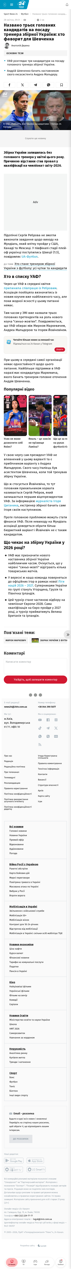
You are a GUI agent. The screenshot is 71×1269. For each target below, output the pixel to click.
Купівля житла (17, 1057)
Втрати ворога (17, 895)
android (13, 1160)
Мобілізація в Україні (23, 906)
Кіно (12, 982)
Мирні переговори (19, 877)
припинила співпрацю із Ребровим (30, 288)
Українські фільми (19, 991)
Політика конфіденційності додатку (18, 808)
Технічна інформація (48, 769)
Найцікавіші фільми (20, 986)
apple (36, 1160)
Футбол (25, 14)
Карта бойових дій (19, 873)
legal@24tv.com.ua (42, 1219)
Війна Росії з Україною (23, 864)
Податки (13, 966)
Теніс (12, 1086)
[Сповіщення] (67, 5)
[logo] (21, 4)
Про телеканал (11, 772)
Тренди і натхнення (20, 1062)
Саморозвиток (17, 1033)
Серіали (13, 1004)
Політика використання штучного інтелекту (16, 800)
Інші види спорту (18, 1095)
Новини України (18, 835)
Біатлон (13, 1090)
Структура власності (48, 785)
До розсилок (21, 1139)
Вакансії (42, 780)
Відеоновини (16, 844)
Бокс (11, 1077)
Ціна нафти (15, 948)
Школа (13, 1024)
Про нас (8, 756)
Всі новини (16, 826)
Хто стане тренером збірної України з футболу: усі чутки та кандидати (35, 266)
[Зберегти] (61, 85)
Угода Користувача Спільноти (47, 757)
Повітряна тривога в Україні (24, 882)
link (40, 720)
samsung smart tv (36, 1169)
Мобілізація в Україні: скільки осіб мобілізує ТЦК (35, 933)
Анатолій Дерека (20, 46)
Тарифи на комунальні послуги (26, 962)
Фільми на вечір (18, 995)
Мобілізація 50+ (17, 915)
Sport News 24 (11, 14)
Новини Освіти (18, 1015)
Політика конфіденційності (18, 794)
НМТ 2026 (14, 1028)
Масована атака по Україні (23, 886)
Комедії (13, 999)
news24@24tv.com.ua (15, 706)
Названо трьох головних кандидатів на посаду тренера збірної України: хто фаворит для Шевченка (49, 14)
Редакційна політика (14, 767)
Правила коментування (50, 763)
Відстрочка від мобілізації (23, 928)
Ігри (40, 802)
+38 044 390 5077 (47, 706)
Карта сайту (44, 796)
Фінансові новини (19, 957)
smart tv (13, 1169)
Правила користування (16, 788)
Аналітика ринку (18, 1053)
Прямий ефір (16, 840)
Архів (40, 791)
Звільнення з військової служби (26, 911)
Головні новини (18, 831)
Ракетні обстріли (18, 868)
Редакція (8, 761)
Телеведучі (9, 778)
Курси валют (16, 953)
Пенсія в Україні (18, 971)
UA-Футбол (29, 256)
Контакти (42, 774)
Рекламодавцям (12, 783)
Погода (13, 853)
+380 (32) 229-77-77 (23, 1215)
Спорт (13, 1073)
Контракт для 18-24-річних (23, 924)
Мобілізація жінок (19, 920)
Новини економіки (21, 944)
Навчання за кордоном (22, 1037)
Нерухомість (17, 1048)
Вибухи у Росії (17, 891)
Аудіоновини (16, 848)
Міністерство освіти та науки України (29, 1019)
